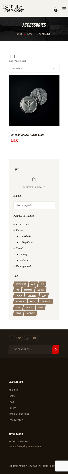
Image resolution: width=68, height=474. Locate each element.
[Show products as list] (14, 56)
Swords (20, 248)
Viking (18, 313)
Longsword (46, 301)
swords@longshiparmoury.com (25, 446)
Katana (33, 301)
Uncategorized (23, 266)
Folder (18, 295)
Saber (17, 307)
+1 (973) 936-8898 (19, 441)
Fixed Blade (25, 236)
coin (12, 130)
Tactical (29, 307)
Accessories (22, 224)
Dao (42, 284)
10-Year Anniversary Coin (27, 135)
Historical (24, 260)
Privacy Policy (16, 420)
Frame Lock (31, 295)
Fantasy (23, 254)
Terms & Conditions (19, 414)
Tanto (40, 307)
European (28, 290)
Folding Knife (25, 242)
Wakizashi (30, 313)
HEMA (44, 295)
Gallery (12, 408)
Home (19, 34)
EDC (16, 130)
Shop (30, 34)
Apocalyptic (20, 284)
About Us (13, 390)
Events (12, 396)
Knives (19, 230)
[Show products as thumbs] (10, 56)
